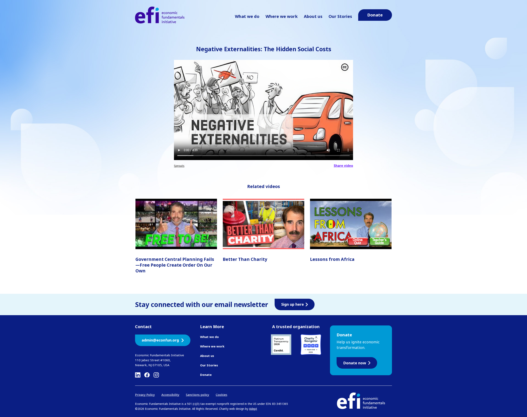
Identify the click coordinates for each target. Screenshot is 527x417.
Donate (206, 375)
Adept (253, 409)
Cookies (221, 395)
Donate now (354, 362)
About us (313, 16)
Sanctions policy (197, 395)
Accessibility (170, 395)
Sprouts (179, 166)
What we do (247, 16)
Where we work (282, 16)
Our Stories (340, 16)
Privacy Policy (145, 395)
